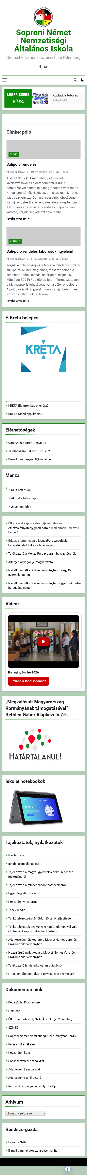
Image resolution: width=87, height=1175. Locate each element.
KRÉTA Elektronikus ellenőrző (28, 405)
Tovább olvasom (16, 219)
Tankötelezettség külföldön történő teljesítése (39, 918)
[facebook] (40, 67)
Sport (13, 154)
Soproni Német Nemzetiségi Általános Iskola (43, 40)
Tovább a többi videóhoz (28, 681)
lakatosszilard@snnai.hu (40, 1150)
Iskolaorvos (16, 855)
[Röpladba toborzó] (38, 103)
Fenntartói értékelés (21, 1044)
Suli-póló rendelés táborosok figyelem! (39, 251)
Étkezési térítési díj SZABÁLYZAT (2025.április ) (40, 1019)
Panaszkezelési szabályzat (26, 1061)
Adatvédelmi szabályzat (24, 1069)
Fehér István (17, 172)
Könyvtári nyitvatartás (22, 902)
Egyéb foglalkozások (22, 893)
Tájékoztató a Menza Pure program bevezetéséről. (42, 553)
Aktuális (15, 241)
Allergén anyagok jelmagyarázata (30, 562)
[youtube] (46, 67)
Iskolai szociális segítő (24, 864)
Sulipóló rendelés (21, 164)
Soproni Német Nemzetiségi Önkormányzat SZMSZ (42, 1036)
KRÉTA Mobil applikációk (25, 414)
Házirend (14, 1011)
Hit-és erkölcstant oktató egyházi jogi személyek (41, 974)
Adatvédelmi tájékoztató (24, 1078)
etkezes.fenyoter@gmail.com (28, 528)
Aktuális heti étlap (23, 498)
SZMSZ (13, 1027)
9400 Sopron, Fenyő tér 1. (32, 443)
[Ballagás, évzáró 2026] (43, 641)
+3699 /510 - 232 (38, 451)
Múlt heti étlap (21, 490)
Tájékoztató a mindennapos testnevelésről (37, 885)
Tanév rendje (16, 910)
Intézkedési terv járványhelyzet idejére (33, 1086)
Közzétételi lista (19, 1053)
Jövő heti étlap (21, 507)
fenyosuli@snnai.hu (37, 459)
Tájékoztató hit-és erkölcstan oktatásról (35, 965)
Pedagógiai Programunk (24, 1002)
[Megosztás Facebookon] (68, 1169)
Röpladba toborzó (63, 95)
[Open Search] (75, 80)
